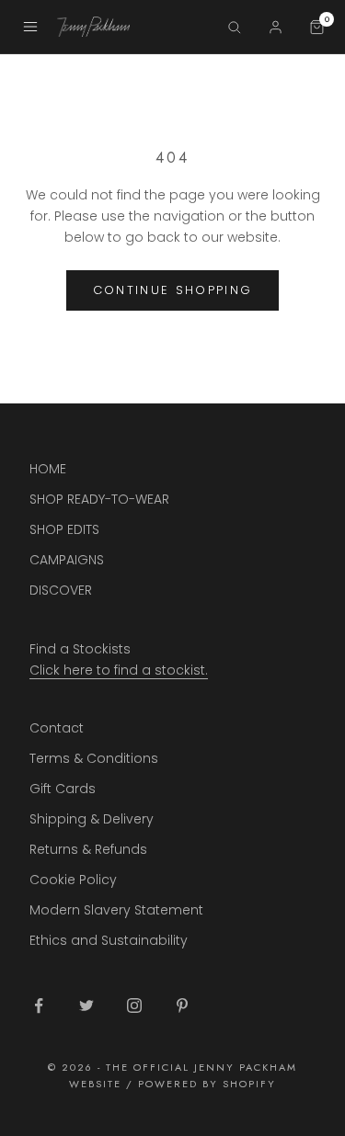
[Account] (275, 27)
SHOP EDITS (64, 529)
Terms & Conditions (93, 758)
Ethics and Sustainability (108, 940)
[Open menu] (30, 26)
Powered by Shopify (207, 1083)
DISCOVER (60, 590)
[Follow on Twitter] (86, 1005)
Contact (56, 728)
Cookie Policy (73, 879)
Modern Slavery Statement (116, 910)
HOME (47, 469)
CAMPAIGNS (66, 560)
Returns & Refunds (88, 849)
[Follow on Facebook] (38, 1005)
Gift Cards (62, 788)
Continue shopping (173, 290)
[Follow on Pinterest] (182, 1005)
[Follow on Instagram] (134, 1005)
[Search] (234, 27)
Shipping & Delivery (91, 819)
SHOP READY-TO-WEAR (99, 499)
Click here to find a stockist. (118, 670)
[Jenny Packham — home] (133, 26)
